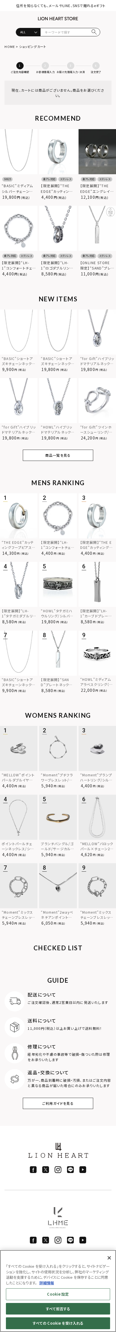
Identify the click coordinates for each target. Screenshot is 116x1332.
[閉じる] (109, 1258)
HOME (10, 46)
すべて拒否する (58, 1308)
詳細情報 (46, 1282)
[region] (58, 1291)
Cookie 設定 (58, 1294)
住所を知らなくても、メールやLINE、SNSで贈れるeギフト (61, 5)
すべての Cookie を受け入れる (58, 1323)
